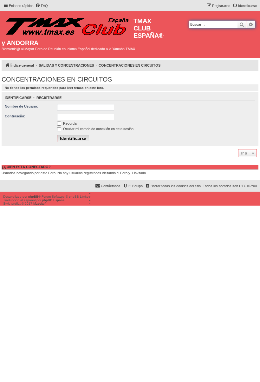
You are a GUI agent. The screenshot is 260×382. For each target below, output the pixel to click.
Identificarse (18, 98)
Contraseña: (15, 116)
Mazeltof (39, 203)
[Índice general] (67, 25)
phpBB (33, 196)
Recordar (70, 123)
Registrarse (49, 98)
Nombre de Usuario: (21, 106)
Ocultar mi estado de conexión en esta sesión (97, 129)
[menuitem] (41, 6)
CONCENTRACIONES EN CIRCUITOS (57, 79)
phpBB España (53, 200)
